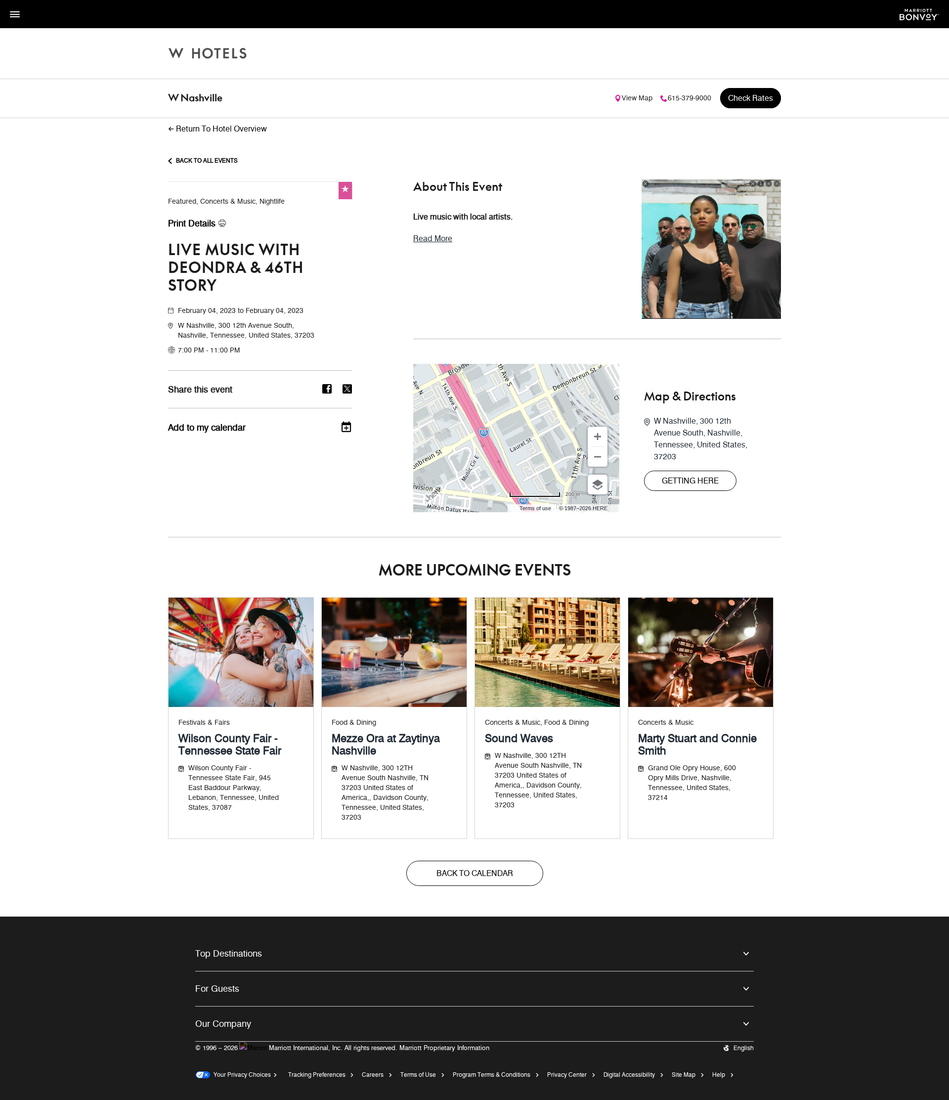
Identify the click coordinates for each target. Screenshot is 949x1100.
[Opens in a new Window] (919, 13)
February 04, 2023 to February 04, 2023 (240, 311)
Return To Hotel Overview (221, 128)
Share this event (200, 389)
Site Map (683, 1074)
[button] (265, 331)
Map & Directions (690, 397)
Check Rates (750, 98)
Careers (373, 1074)
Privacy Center (567, 1074)
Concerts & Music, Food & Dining (537, 722)
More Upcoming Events (475, 571)
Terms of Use (418, 1074)
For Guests (217, 988)
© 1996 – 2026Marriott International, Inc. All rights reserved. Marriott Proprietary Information (342, 1048)
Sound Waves (519, 738)
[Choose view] (597, 484)
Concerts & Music (665, 722)
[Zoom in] (597, 436)
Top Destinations (228, 953)
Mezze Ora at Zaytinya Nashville (386, 744)
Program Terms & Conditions (491, 1074)
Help (718, 1074)
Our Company (223, 1023)
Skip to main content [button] (32, 4)
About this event (457, 187)
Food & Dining (354, 722)
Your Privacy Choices (240, 1074)
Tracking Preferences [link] (316, 1074)
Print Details (192, 223)
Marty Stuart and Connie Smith (697, 744)
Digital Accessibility (629, 1074)
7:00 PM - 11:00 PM (209, 350)
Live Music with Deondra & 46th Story (235, 268)
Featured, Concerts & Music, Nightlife (226, 201)
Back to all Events (207, 160)
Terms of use (535, 508)
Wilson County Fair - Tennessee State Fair (229, 744)
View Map (637, 98)
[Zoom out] (597, 457)
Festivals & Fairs (204, 722)
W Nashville (195, 98)
